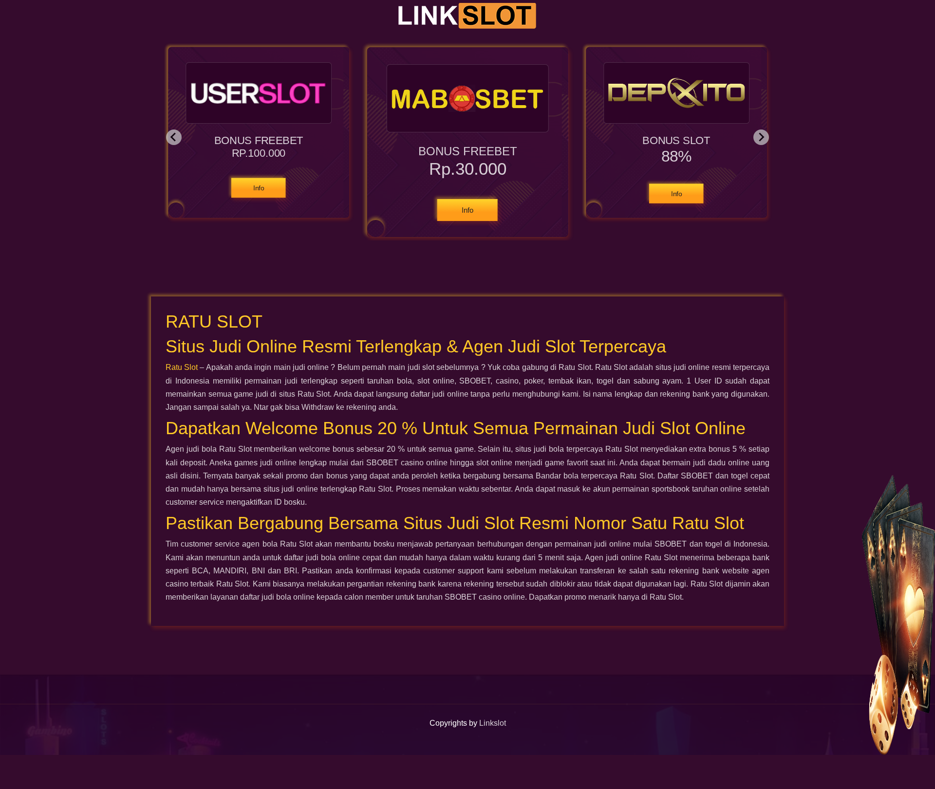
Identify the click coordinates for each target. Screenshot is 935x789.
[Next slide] (761, 137)
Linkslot (492, 723)
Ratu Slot (182, 367)
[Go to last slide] (174, 137)
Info (259, 187)
